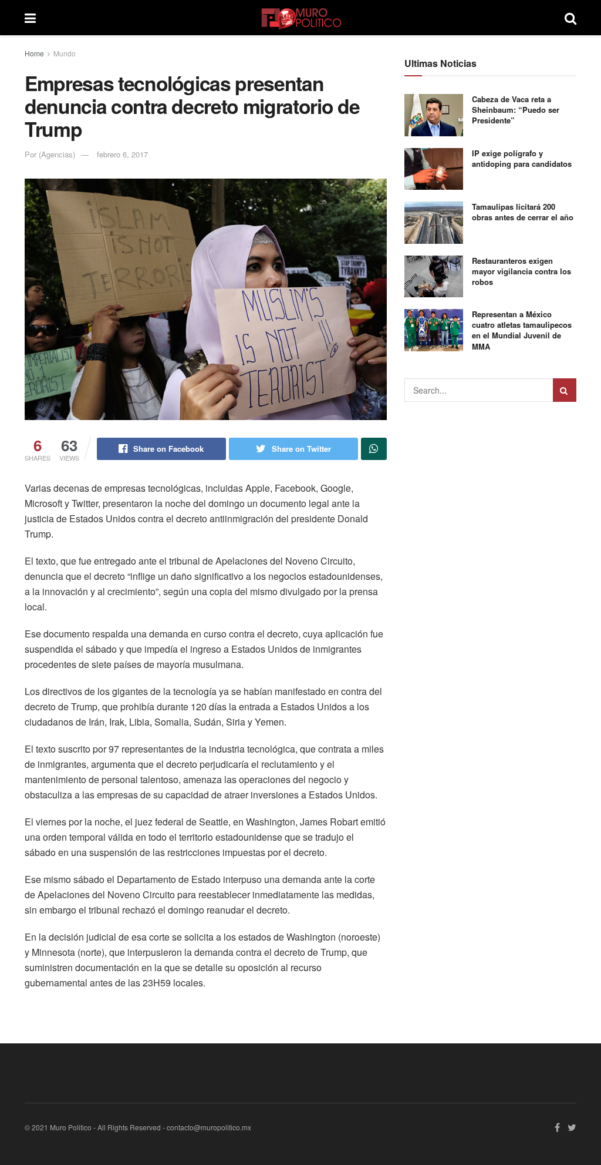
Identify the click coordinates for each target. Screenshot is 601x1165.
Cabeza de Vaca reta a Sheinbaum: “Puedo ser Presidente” (515, 109)
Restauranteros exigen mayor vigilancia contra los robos (521, 271)
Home (34, 53)
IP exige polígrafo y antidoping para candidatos (522, 158)
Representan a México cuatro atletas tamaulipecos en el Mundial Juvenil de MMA (522, 330)
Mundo (64, 53)
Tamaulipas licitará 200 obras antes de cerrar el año (522, 212)
